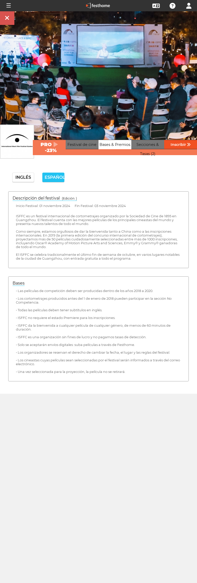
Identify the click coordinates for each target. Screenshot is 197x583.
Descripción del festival (45, 198)
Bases (19, 283)
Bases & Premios (115, 144)
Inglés (23, 177)
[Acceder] (188, 5)
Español (54, 177)
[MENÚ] (8, 5)
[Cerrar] (7, 18)
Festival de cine (81, 144)
